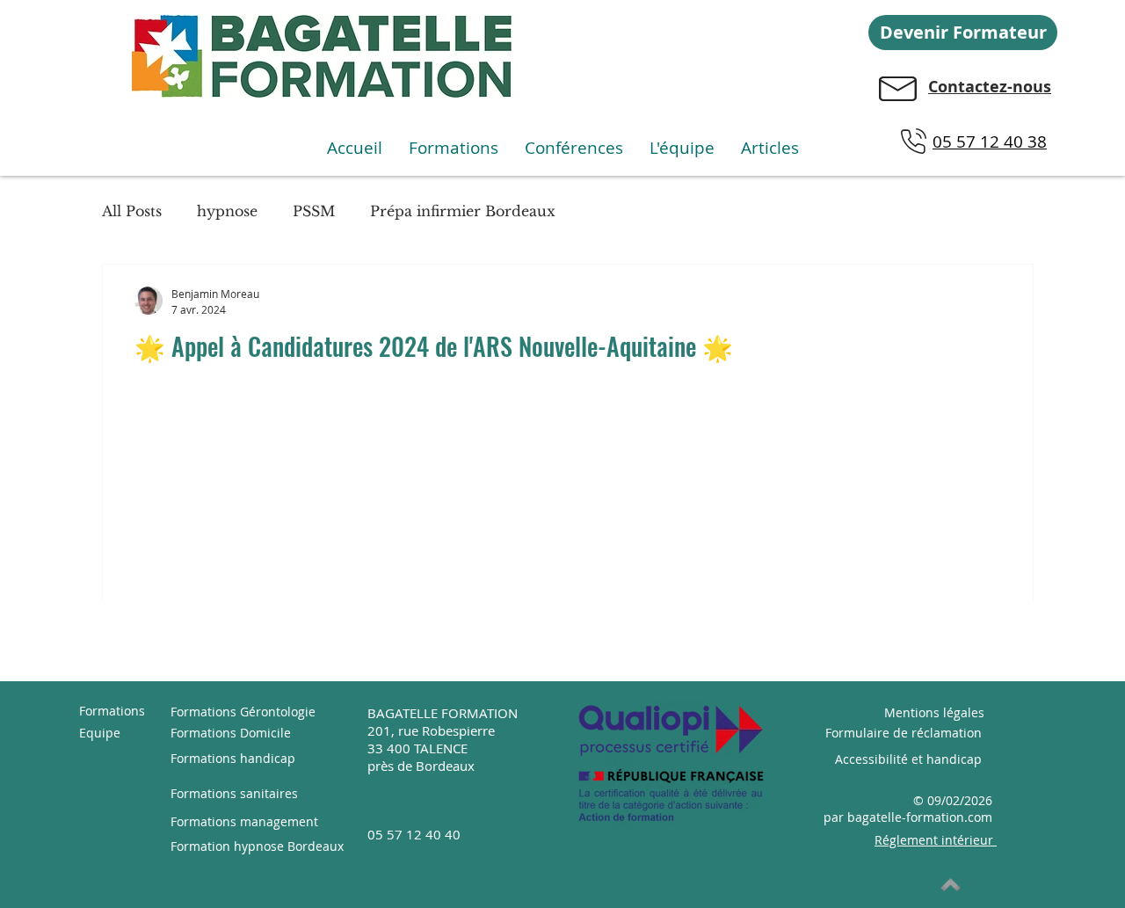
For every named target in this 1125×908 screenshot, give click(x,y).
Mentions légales (934, 712)
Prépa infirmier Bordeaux (462, 211)
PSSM (314, 211)
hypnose (227, 211)
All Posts (132, 211)
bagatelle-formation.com (919, 817)
